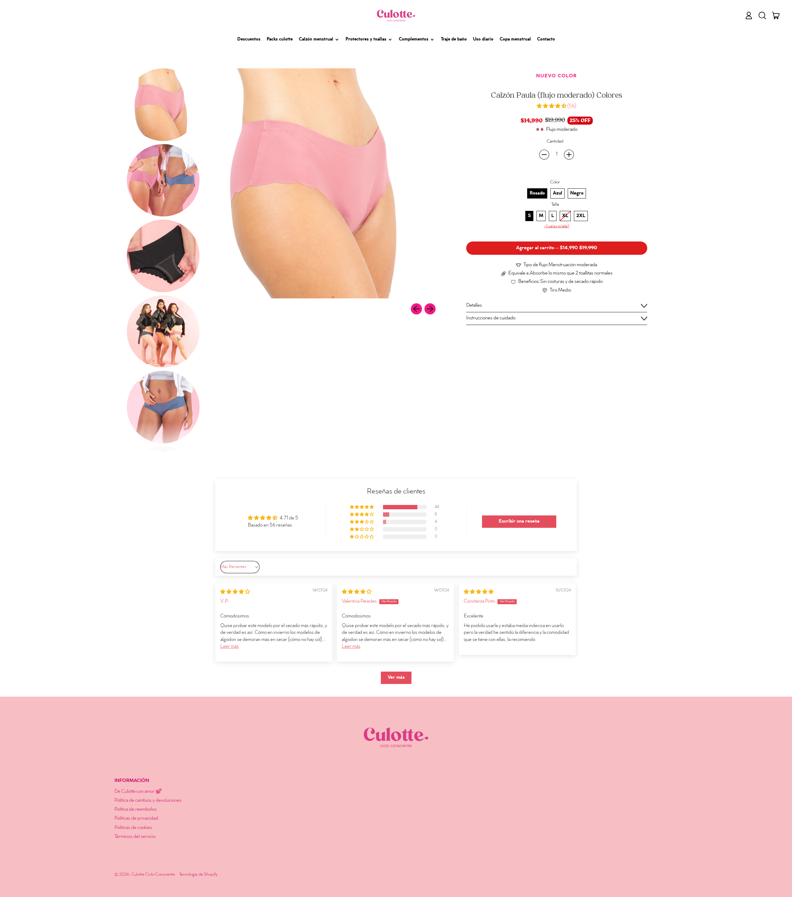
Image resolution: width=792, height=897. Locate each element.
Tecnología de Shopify (198, 874)
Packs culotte (280, 39)
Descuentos (248, 39)
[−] (544, 155)
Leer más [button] (229, 646)
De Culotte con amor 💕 (138, 791)
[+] (569, 155)
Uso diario (483, 39)
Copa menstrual (515, 39)
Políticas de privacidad (136, 818)
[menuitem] (163, 104)
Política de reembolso (135, 809)
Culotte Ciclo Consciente (153, 874)
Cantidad (555, 141)
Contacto (546, 39)
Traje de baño (454, 39)
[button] (762, 15)
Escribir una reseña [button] (519, 521)
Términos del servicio (135, 836)
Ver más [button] (396, 677)
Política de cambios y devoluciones (148, 800)
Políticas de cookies (133, 828)
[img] (235, 592)
